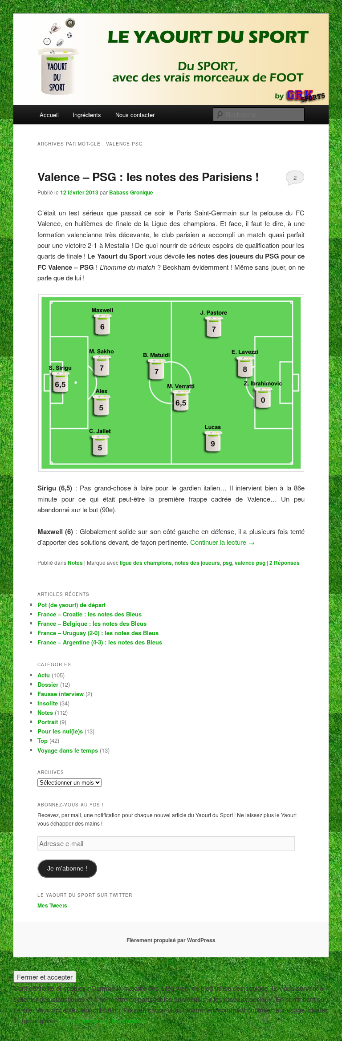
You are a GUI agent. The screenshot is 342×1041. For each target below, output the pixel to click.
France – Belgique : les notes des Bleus (92, 623)
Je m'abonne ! (67, 868)
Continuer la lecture (222, 542)
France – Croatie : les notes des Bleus (89, 614)
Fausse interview (60, 693)
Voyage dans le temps (67, 750)
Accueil (49, 114)
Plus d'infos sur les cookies (103, 1020)
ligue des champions (146, 563)
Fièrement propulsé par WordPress (171, 940)
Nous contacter (135, 114)
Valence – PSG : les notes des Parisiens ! (148, 176)
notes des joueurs (197, 563)
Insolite (47, 703)
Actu (43, 675)
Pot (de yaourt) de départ (71, 604)
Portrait (47, 721)
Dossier (47, 684)
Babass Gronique (131, 192)
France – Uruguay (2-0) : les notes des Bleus (98, 632)
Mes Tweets (52, 905)
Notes (75, 563)
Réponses (284, 563)
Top (42, 740)
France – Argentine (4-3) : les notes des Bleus (99, 642)
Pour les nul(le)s (60, 731)
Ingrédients (87, 114)
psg (227, 563)
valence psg (250, 563)
